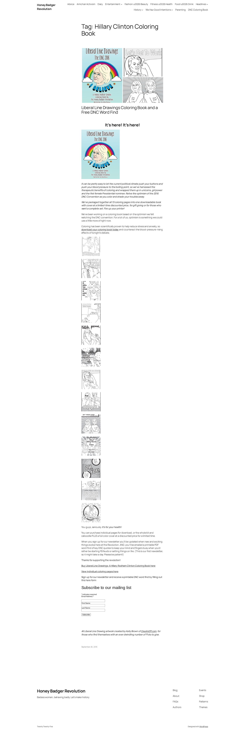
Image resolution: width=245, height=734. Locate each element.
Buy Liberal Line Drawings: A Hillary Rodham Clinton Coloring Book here (118, 565)
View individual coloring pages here (100, 571)
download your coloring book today (100, 229)
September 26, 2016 (89, 647)
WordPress (203, 726)
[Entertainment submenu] (121, 4)
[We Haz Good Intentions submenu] (172, 10)
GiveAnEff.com (148, 631)
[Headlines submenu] (207, 4)
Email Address (87, 596)
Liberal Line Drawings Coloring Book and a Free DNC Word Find (119, 109)
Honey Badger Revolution (46, 7)
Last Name (85, 608)
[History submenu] (142, 10)
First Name (85, 603)
